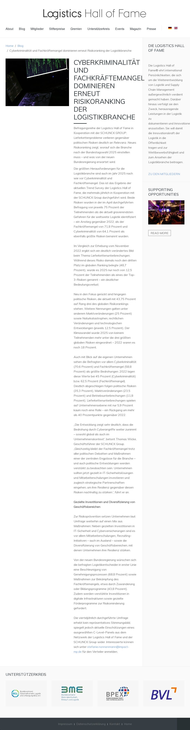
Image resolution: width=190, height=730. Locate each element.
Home (10, 46)
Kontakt (114, 724)
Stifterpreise (57, 29)
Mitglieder (37, 29)
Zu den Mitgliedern (164, 174)
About (9, 29)
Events (119, 29)
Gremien (76, 29)
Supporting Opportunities (163, 192)
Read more (159, 233)
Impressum (65, 724)
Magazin (135, 29)
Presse (151, 29)
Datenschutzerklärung (91, 724)
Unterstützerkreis (98, 29)
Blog (22, 29)
